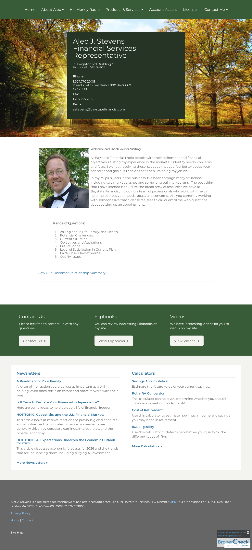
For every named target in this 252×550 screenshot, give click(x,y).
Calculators (143, 373)
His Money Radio (85, 9)
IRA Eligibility (143, 427)
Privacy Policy (20, 513)
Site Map (17, 532)
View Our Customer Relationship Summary (71, 273)
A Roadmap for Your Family (39, 381)
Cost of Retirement (147, 410)
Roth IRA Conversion (148, 393)
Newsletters (28, 373)
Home (29, 9)
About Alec (51, 9)
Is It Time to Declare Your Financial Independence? (58, 402)
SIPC (173, 502)
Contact (27, 520)
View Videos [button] (184, 341)
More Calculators (147, 446)
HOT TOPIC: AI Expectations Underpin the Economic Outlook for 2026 (66, 441)
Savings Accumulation (150, 381)
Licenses (190, 9)
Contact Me (214, 9)
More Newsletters (32, 462)
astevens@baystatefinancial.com (99, 109)
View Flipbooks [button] (112, 341)
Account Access (163, 9)
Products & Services (123, 9)
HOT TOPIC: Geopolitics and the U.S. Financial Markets (60, 415)
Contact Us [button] (32, 341)
